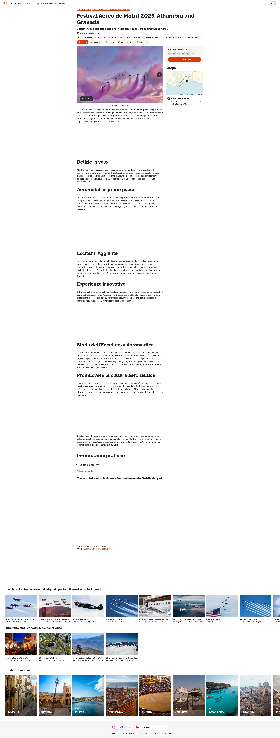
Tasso (111, 42)
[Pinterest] (137, 727)
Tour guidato (103, 37)
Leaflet (181, 94)
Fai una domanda (85, 471)
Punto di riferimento (86, 37)
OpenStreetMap (190, 94)
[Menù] (273, 3)
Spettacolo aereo (191, 37)
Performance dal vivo (172, 37)
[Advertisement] (120, 140)
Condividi (143, 42)
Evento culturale (153, 37)
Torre (114, 37)
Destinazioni (16, 4)
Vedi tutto (86, 99)
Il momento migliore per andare (103, 10)
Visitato (97, 42)
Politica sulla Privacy (148, 733)
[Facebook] (121, 727)
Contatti (121, 733)
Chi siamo (112, 733)
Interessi (29, 4)
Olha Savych (89, 549)
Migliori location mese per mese (51, 4)
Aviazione (124, 37)
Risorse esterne (89, 464)
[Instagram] (113, 727)
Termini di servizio (164, 733)
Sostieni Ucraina (132, 733)
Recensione (126, 42)
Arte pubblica (137, 37)
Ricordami (186, 59)
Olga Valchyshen (104, 549)
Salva (84, 42)
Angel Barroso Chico (121, 105)
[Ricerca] (265, 3)
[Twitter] (129, 727)
